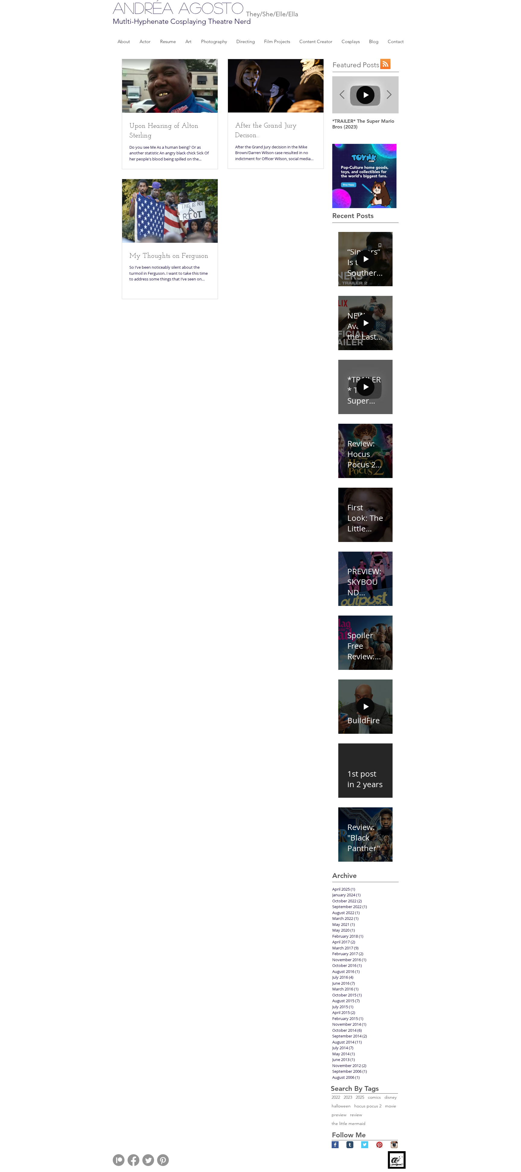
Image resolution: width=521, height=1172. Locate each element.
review (356, 1114)
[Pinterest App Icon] (379, 1144)
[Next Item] (389, 95)
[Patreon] (119, 1160)
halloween (341, 1106)
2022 (336, 1097)
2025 (360, 1097)
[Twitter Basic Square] (364, 1144)
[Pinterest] (163, 1160)
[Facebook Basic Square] (335, 1144)
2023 (348, 1097)
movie (390, 1106)
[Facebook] (133, 1160)
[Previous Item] (342, 95)
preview (339, 1114)
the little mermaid (348, 1123)
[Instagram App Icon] (394, 1144)
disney (390, 1097)
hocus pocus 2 (367, 1106)
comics (374, 1097)
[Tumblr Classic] (349, 1144)
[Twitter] (148, 1160)
